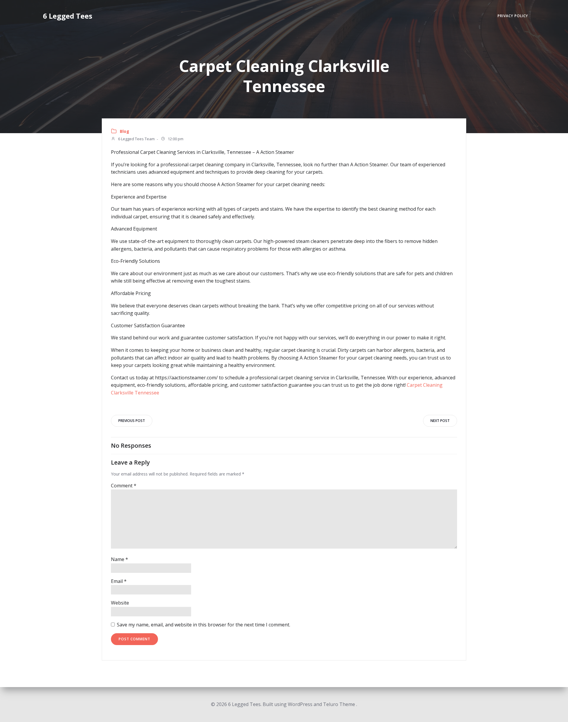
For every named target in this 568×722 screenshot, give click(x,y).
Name (119, 559)
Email (119, 581)
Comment (123, 485)
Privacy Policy (513, 15)
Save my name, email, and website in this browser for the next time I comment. (203, 624)
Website (120, 602)
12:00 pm (175, 139)
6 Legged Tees (67, 16)
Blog (124, 131)
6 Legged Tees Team (136, 139)
